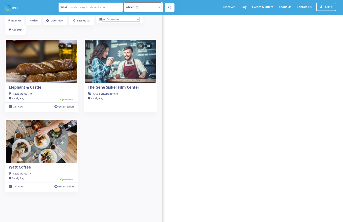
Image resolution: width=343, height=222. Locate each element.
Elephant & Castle (25, 87)
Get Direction (66, 106)
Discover (229, 7)
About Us (285, 7)
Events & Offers (262, 7)
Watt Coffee (20, 167)
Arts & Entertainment (105, 93)
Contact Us (304, 7)
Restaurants (20, 93)
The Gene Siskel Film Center (113, 87)
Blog (244, 7)
